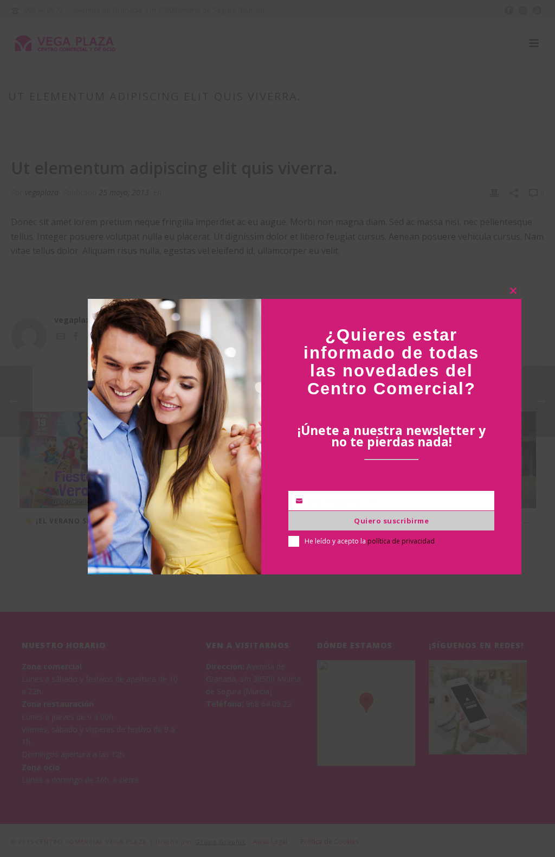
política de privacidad (401, 541)
